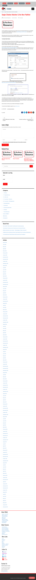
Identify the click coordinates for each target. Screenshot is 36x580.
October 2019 (5, 389)
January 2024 (5, 299)
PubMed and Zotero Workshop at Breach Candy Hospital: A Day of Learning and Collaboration (17, 232)
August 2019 (5, 393)
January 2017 (5, 452)
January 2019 (5, 406)
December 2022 (5, 315)
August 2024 (5, 286)
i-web (3, 538)
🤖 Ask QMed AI (31, 577)
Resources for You (4, 534)
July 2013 (4, 494)
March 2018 (5, 427)
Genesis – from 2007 (5, 514)
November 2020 (5, 368)
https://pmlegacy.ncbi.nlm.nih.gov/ (22, 31)
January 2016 (5, 477)
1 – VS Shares (5, 192)
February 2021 (5, 362)
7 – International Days (6, 211)
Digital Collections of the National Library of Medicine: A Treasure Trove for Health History (29, 159)
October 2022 (5, 320)
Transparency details (5, 520)
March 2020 (5, 378)
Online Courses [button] (10, 3)
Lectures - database (5, 545)
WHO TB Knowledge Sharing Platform (6, 159)
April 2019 (4, 399)
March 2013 (4, 502)
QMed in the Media (4, 519)
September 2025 (5, 263)
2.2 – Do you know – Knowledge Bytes (8, 201)
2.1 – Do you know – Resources (7, 199)
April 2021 (4, 357)
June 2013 (4, 496)
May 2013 (4, 498)
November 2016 (5, 456)
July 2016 (4, 464)
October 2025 (5, 261)
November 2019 (5, 387)
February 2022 (5, 336)
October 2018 (5, 412)
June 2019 (4, 395)
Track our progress (5, 516)
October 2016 (5, 458)
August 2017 (5, 441)
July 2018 (4, 418)
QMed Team (4, 517)
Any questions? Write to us (4, 571)
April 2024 (4, 292)
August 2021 (5, 349)
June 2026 (4, 244)
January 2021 (5, 364)
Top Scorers (4, 532)
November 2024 (5, 284)
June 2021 (4, 353)
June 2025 (4, 269)
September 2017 (5, 439)
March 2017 (5, 448)
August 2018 (5, 416)
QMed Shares (5, 215)
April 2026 (4, 248)
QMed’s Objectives (5, 515)
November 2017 (5, 435)
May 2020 (4, 376)
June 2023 (4, 307)
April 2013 (4, 500)
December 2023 (5, 301)
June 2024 (4, 288)
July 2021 (4, 351)
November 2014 (5, 479)
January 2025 (5, 280)
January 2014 (5, 483)
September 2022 (5, 322)
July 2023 (4, 305)
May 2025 (4, 271)
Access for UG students (5, 530)
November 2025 (5, 259)
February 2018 (5, 429)
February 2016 (5, 475)
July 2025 (4, 267)
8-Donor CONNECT (6, 213)
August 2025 (5, 265)
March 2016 (5, 473)
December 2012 (5, 506)
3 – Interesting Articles (6, 203)
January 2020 (5, 383)
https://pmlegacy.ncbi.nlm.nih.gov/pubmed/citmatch (9, 47)
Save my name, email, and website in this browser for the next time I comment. (14, 142)
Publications (4, 518)
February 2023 (5, 311)
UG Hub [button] (16, 3)
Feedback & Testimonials (5, 531)
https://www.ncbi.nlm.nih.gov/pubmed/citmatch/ (9, 82)
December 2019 (5, 385)
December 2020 (5, 366)
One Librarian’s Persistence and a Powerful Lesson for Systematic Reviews (14, 228)
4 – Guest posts (5, 205)
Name (4, 175)
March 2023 (5, 309)
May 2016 (4, 469)
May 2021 (4, 355)
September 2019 (5, 391)
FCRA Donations (4, 521)
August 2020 (5, 372)
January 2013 (5, 504)
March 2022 (5, 334)
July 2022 (4, 326)
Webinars (3, 533)
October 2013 (5, 490)
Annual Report (4, 522)
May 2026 (4, 246)
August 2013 (5, 492)
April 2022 (4, 332)
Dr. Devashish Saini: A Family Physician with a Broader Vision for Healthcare (14, 234)
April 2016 (4, 471)
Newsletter (3, 546)
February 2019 (5, 404)
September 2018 (5, 414)
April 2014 (4, 481)
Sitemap (3, 547)
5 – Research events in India (7, 207)
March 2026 (5, 250)
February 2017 (5, 450)
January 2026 (5, 255)
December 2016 (5, 454)
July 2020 (4, 374)
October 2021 (5, 345)
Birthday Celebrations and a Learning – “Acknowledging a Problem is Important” (15, 230)
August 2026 (5, 242)
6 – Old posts (5, 209)
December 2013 (5, 485)
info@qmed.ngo (5, 570)
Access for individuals (5, 529)
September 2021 (5, 347)
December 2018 (5, 408)
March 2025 (5, 276)
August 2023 (5, 303)
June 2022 (4, 328)
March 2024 (5, 294)
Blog (2, 541)
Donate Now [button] (5, 5)
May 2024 (4, 290)
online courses (17, 106)
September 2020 (5, 370)
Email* (4, 179)
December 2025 (5, 257)
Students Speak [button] (21, 3)
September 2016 (5, 460)
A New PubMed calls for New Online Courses (9, 119)
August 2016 (5, 462)
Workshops (3, 539)
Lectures (3, 540)
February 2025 (5, 278)
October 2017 (5, 437)
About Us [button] (4, 3)
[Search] (31, 166)
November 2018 (5, 410)
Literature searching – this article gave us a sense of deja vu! (26, 119)
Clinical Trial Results (16, 158)
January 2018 (5, 431)
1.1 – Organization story (6, 194)
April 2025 (4, 273)
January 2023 (5, 313)
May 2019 (4, 397)
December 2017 (5, 433)
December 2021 (5, 341)
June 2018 (4, 420)
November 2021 (5, 343)
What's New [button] (28, 3)
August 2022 (5, 324)
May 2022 (4, 330)
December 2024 (5, 282)
